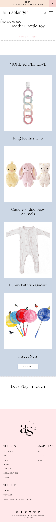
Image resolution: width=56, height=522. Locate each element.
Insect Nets (28, 356)
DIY (4, 456)
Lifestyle (8, 469)
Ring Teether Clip (28, 138)
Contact (7, 495)
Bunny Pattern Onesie (28, 285)
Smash (31, 517)
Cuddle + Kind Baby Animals (28, 212)
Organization (10, 473)
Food (5, 460)
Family (40, 456)
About (6, 491)
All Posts (8, 452)
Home (6, 464)
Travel (7, 477)
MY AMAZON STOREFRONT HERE (28, 5)
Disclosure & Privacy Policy (18, 499)
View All (28, 366)
